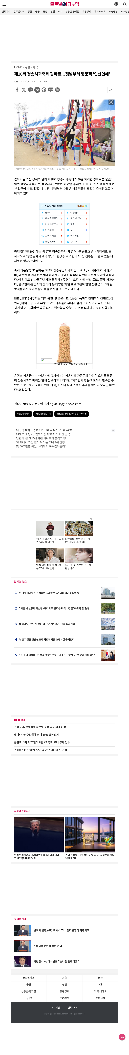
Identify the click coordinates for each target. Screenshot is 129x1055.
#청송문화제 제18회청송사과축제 (71, 414)
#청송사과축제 (23, 414)
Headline (19, 719)
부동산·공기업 (72, 11)
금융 (37, 11)
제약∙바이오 (100, 11)
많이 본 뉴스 (20, 581)
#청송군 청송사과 (43, 414)
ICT (60, 11)
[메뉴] (4, 4)
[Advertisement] (64, 38)
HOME (18, 67)
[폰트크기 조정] (111, 90)
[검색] (125, 4)
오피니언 (100, 998)
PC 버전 (56, 1007)
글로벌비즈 (19, 11)
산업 (53, 11)
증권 (45, 11)
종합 (30, 11)
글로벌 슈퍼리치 (22, 811)
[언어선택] (116, 4)
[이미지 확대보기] (111, 102)
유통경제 (86, 11)
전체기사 (6, 11)
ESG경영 (64, 998)
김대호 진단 (20, 919)
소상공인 (113, 11)
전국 (35, 67)
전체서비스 (73, 1007)
